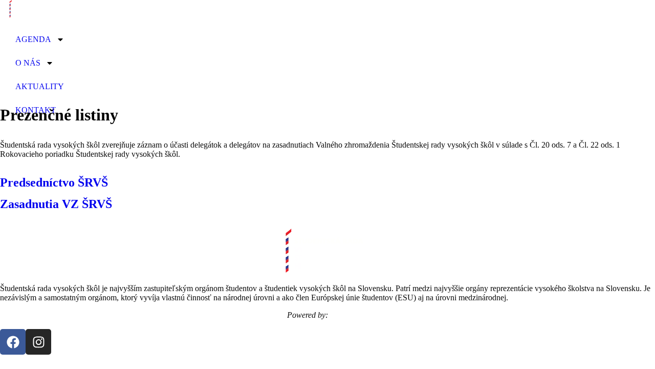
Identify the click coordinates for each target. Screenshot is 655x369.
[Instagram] (38, 342)
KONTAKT (35, 110)
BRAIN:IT (349, 315)
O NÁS (27, 62)
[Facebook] (13, 342)
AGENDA (33, 39)
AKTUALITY (39, 86)
